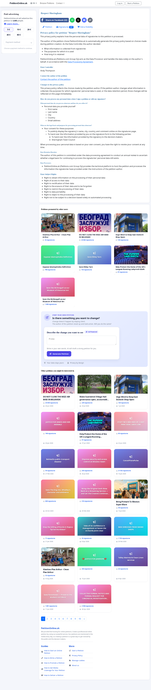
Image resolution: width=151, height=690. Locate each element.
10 (80, 618)
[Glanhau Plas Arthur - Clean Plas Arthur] (58, 228)
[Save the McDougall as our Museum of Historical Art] (58, 292)
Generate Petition (61, 354)
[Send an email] (84, 20)
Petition (48, 27)
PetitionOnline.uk (18, 3)
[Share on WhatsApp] (72, 20)
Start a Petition (133, 3)
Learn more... (12, 24)
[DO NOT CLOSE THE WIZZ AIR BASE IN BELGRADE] (94, 228)
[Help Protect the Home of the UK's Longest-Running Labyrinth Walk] (131, 260)
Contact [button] (59, 3)
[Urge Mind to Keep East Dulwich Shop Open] (131, 228)
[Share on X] (78, 20)
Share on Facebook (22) (56, 20)
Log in (119, 3)
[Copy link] (90, 20)
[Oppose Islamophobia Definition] (58, 258)
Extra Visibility (86, 27)
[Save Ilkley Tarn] (94, 258)
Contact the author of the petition (55, 79)
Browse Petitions (47, 3)
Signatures (66, 27)
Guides (44, 646)
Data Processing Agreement (80, 62)
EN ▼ (35, 3)
